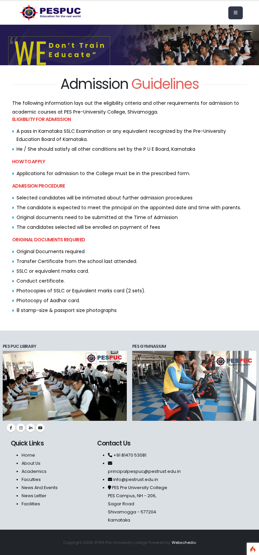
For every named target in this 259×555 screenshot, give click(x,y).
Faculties (31, 479)
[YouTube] (40, 428)
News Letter (34, 496)
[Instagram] (21, 428)
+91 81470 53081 (129, 455)
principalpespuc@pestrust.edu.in (144, 471)
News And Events (40, 487)
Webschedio (184, 542)
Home (28, 455)
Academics (34, 471)
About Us (31, 463)
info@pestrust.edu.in (135, 479)
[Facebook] (11, 428)
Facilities (31, 504)
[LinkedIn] (30, 428)
